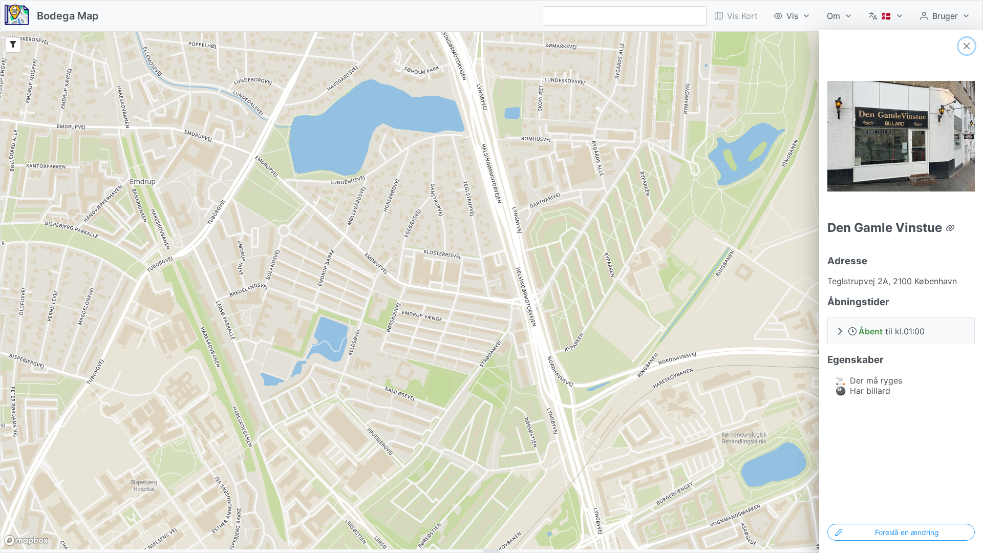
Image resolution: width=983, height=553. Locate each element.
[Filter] (13, 44)
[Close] (966, 46)
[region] (491, 290)
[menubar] (842, 16)
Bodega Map (68, 16)
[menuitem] (792, 16)
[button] (901, 331)
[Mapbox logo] (26, 540)
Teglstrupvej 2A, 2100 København (892, 281)
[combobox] (625, 16)
